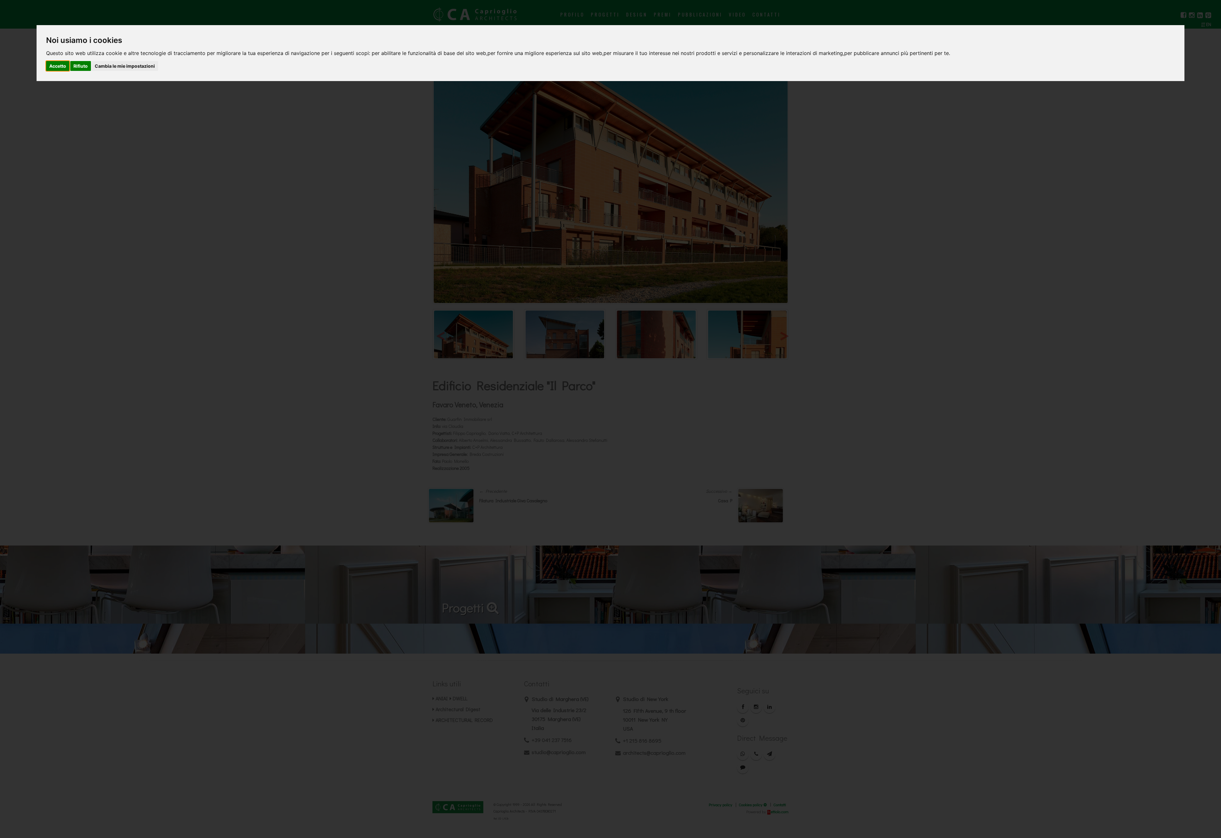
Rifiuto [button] (80, 66)
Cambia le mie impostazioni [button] (125, 66)
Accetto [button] (57, 66)
